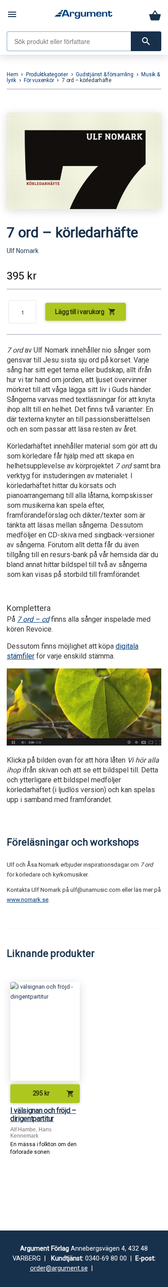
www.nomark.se (27, 899)
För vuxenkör (39, 80)
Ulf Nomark (23, 250)
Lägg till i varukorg (85, 312)
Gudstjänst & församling (104, 74)
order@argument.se (59, 1268)
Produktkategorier (47, 74)
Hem (12, 74)
